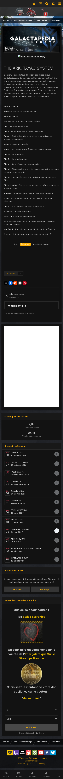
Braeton (8, 234)
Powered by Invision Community (31, 763)
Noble (6, 149)
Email (18, 589)
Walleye (7, 193)
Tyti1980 (11, 50)
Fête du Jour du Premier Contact (26, 548)
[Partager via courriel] (20, 283)
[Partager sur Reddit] (15, 283)
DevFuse (40, 733)
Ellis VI (7, 164)
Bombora (8, 198)
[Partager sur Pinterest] (25, 283)
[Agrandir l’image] (31, 56)
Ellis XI (7, 206)
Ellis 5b (7, 159)
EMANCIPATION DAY (20, 529)
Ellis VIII (7, 177)
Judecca (8, 211)
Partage (46, 589)
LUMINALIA (16, 481)
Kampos (7, 144)
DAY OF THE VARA (19, 462)
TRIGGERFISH (17, 519)
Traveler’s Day (17, 491)
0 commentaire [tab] (17, 305)
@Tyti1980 (25, 244)
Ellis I (6, 126)
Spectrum (8, 96)
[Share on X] (6, 283)
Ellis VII (7, 169)
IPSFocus (33, 758)
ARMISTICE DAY (18, 539)
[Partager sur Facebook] (10, 283)
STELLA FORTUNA (19, 510)
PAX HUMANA (17, 472)
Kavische (8, 111)
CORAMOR (16, 500)
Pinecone (8, 216)
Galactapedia (13, 78)
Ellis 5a (7, 154)
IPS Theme (21, 758)
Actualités (11, 48)
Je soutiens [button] (31, 727)
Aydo (6, 221)
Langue (42, 758)
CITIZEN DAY (17, 452)
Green (7, 136)
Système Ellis (10, 121)
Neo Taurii (9, 229)
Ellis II (6, 131)
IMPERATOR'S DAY (19, 558)
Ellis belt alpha (10, 185)
